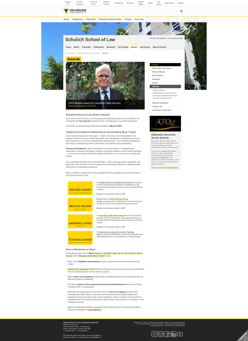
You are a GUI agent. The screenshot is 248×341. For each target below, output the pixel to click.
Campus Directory (158, 324)
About (76, 47)
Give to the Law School (161, 68)
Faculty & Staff (93, 3)
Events (155, 83)
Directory (130, 3)
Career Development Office (159, 322)
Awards (155, 86)
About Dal (139, 19)
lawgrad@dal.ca (95, 337)
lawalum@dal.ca (95, 310)
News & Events (159, 47)
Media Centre (180, 326)
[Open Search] (181, 11)
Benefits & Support (160, 103)
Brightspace (169, 3)
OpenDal (180, 3)
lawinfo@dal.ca (83, 331)
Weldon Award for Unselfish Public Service (116, 183)
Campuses (119, 3)
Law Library (145, 47)
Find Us (145, 322)
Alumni (128, 19)
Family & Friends (106, 3)
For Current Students (158, 38)
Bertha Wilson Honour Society (165, 93)
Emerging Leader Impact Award (165, 96)
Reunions (156, 79)
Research (111, 47)
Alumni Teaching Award (162, 98)
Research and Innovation (110, 19)
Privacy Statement (156, 326)
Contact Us (157, 106)
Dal (150, 3)
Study (66, 19)
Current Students (80, 3)
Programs (86, 47)
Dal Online (158, 3)
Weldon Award (159, 90)
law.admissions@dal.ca (94, 335)
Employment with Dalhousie (175, 324)
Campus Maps (141, 3)
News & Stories (158, 72)
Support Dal (68, 3)
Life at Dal (91, 19)
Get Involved (157, 75)
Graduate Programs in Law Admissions (76, 337)
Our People (123, 47)
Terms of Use (169, 326)
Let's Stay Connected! (161, 110)
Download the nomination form (80, 269)
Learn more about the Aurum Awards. (165, 168)
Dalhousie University (74, 11)
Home (68, 47)
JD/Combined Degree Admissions (74, 335)
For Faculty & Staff (176, 38)
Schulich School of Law (90, 39)
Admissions (77, 19)
